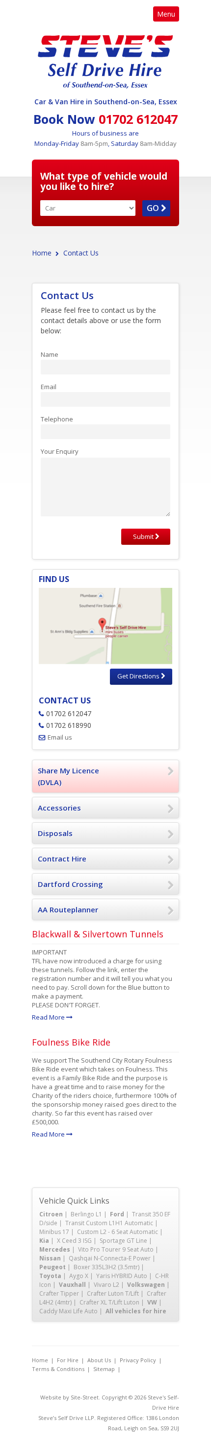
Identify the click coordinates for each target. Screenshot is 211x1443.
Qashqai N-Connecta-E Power (110, 1258)
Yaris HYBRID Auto (121, 1276)
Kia (44, 1240)
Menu (166, 14)
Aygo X (78, 1276)
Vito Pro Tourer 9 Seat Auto (116, 1249)
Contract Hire (62, 858)
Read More (49, 1017)
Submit (144, 536)
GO (154, 208)
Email (48, 386)
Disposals (55, 833)
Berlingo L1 (86, 1214)
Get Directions (139, 676)
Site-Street (85, 1397)
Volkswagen (146, 1284)
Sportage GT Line (123, 1240)
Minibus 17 (54, 1232)
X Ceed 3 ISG (74, 1240)
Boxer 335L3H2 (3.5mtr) (106, 1267)
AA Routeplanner (68, 909)
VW (152, 1302)
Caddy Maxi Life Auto (68, 1311)
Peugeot (52, 1267)
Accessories (59, 808)
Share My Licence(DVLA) (68, 776)
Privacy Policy (138, 1360)
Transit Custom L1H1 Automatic (109, 1223)
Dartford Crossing (70, 884)
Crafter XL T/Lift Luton (109, 1302)
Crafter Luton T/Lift (113, 1293)
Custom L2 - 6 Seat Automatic (117, 1232)
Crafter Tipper (59, 1293)
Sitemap (104, 1369)
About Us (99, 1360)
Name (49, 354)
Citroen (51, 1214)
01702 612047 (138, 119)
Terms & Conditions (58, 1369)
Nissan (50, 1258)
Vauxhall (72, 1284)
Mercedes (54, 1249)
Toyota (50, 1276)
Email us (60, 737)
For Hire (68, 1360)
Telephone (57, 419)
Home (42, 252)
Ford (117, 1214)
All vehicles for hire (136, 1311)
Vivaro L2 (106, 1284)
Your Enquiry (60, 451)
